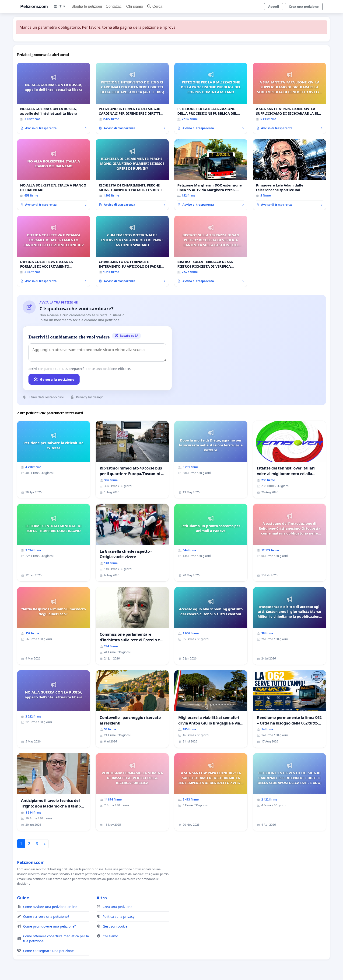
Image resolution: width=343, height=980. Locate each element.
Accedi (273, 6)
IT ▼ (62, 6)
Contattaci (114, 6)
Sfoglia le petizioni (86, 6)
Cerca (157, 6)
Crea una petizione (304, 6)
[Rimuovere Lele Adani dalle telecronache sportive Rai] (289, 174)
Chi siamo (134, 6)
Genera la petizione (57, 379)
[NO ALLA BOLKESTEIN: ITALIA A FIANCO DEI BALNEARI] (53, 174)
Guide (23, 898)
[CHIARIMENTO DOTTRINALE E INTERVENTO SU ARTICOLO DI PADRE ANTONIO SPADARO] (132, 251)
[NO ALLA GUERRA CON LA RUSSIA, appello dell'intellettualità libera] (53, 98)
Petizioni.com (34, 6)
